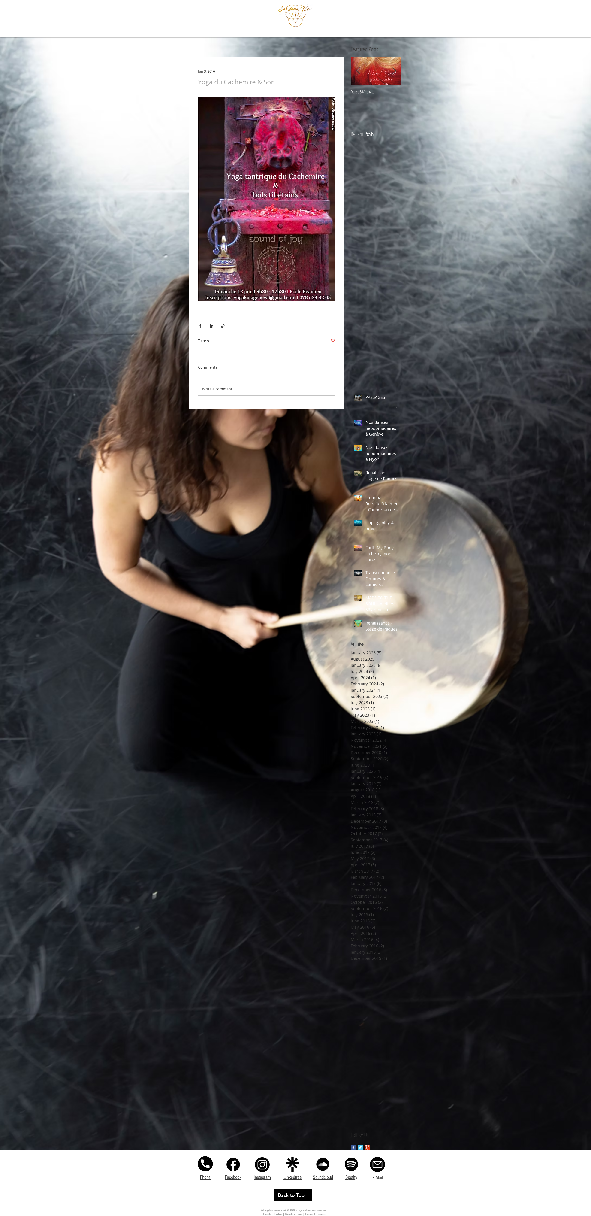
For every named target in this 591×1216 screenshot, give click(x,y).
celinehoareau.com (315, 1210)
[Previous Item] (358, 71)
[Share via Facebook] (200, 326)
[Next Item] (394, 71)
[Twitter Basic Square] (360, 1147)
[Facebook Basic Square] (353, 1147)
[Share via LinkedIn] (211, 326)
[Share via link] (223, 326)
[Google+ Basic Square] (367, 1147)
